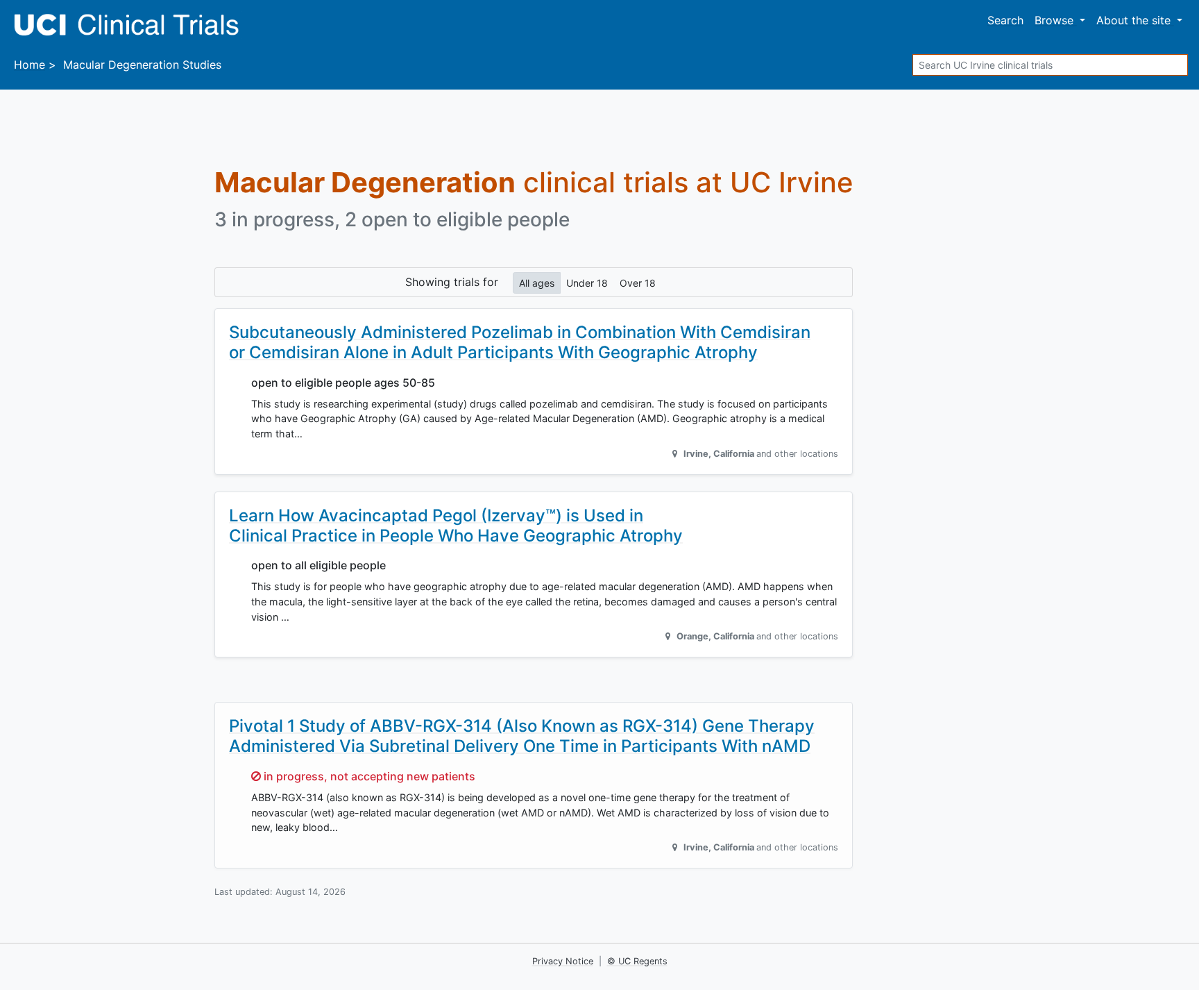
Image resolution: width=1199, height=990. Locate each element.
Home (29, 65)
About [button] (1133, 20)
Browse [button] (1056, 20)
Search (1005, 20)
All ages (536, 283)
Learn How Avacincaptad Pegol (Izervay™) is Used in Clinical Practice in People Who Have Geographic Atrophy (456, 525)
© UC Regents (637, 961)
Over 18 (638, 283)
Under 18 (587, 283)
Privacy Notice (562, 961)
